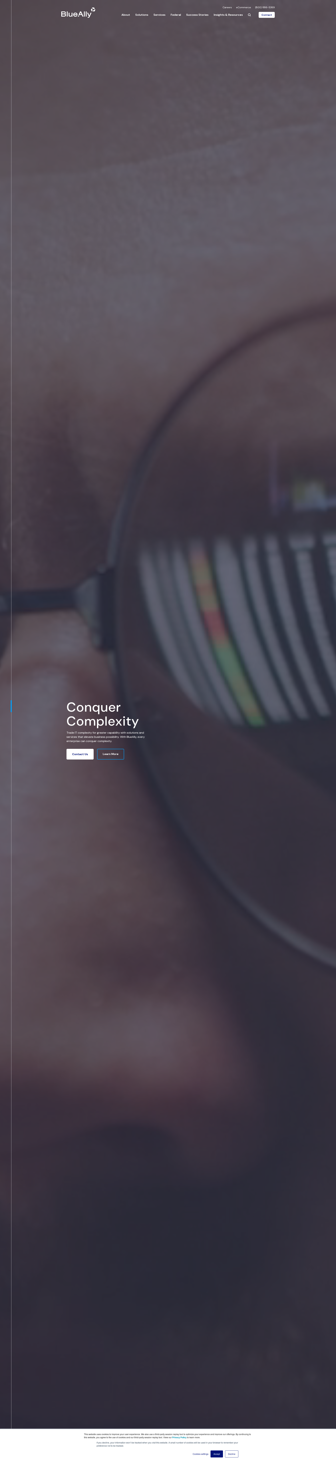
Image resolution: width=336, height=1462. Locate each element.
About (125, 15)
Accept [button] (217, 1453)
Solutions (141, 15)
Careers (227, 7)
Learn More (110, 754)
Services (159, 15)
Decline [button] (231, 1453)
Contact (266, 14)
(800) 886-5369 (265, 7)
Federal (176, 15)
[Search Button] (249, 14)
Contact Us (80, 754)
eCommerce (243, 7)
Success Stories (197, 15)
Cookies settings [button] (200, 1453)
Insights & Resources (228, 15)
